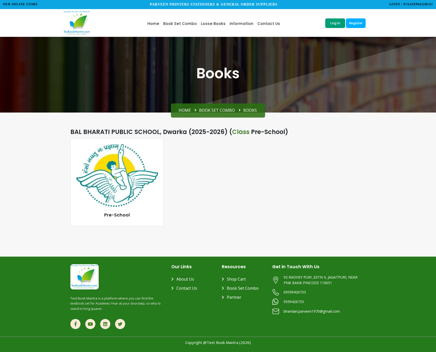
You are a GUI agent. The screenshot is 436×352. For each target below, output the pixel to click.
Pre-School (117, 215)
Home (185, 110)
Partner (234, 297)
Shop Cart (236, 279)
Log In (335, 23)
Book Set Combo (217, 110)
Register (356, 23)
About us (185, 279)
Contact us (186, 288)
